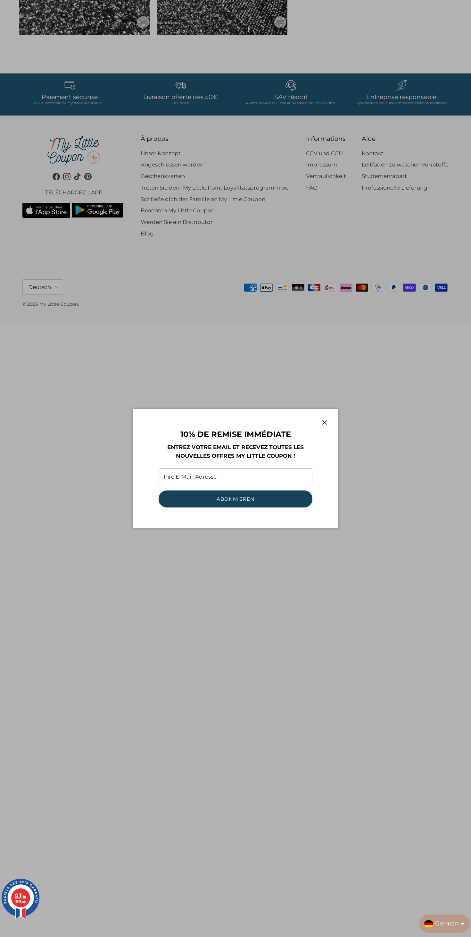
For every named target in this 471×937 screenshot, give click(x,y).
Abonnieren (236, 499)
